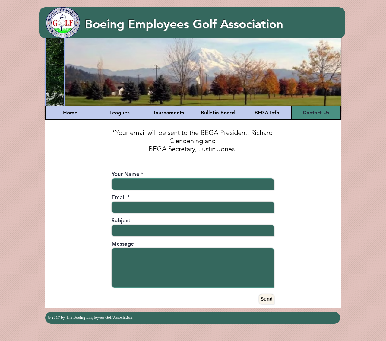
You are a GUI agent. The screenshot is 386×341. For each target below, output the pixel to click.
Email (119, 197)
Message (123, 244)
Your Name (125, 174)
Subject (121, 220)
